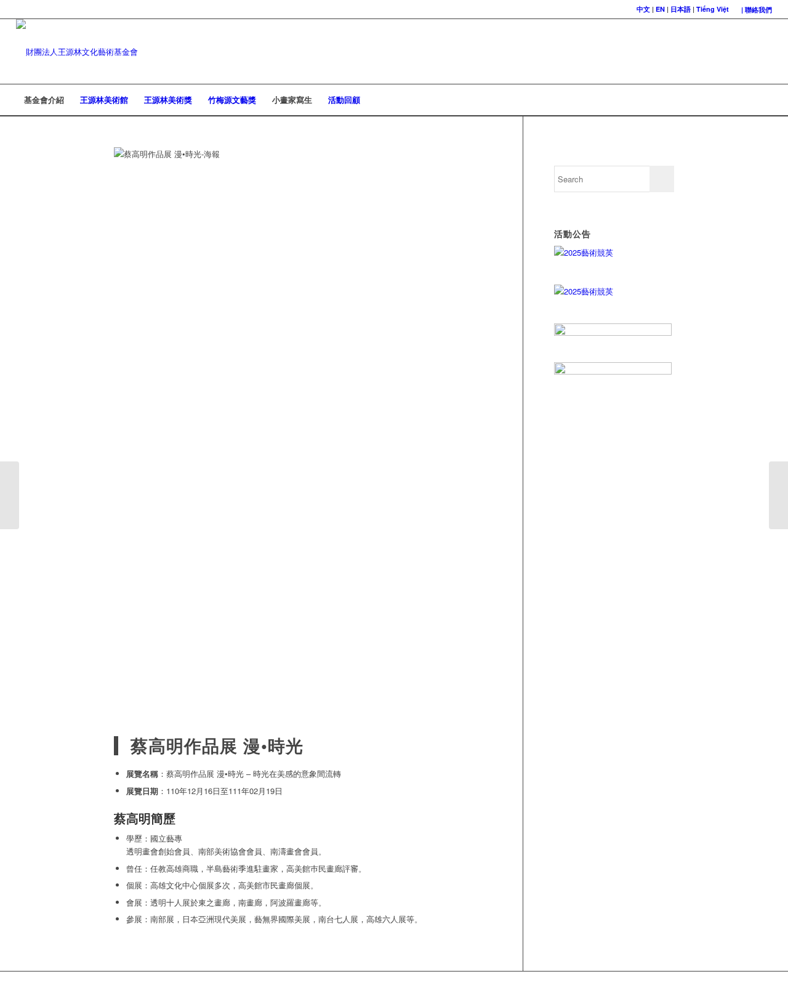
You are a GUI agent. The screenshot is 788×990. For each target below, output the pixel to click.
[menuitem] (753, 9)
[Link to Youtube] (763, 52)
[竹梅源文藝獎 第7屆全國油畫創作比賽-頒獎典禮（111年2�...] (778, 495)
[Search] (764, 99)
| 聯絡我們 (756, 9)
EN (660, 9)
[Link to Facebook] (744, 52)
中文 (643, 9)
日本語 (680, 9)
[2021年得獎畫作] (9, 495)
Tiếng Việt (712, 9)
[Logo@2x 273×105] (77, 51)
